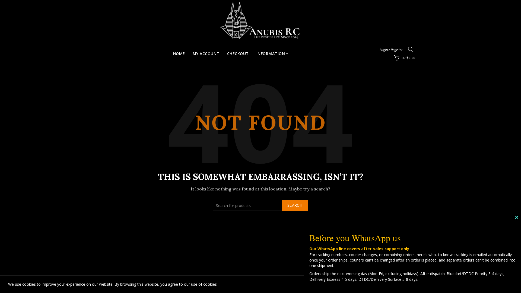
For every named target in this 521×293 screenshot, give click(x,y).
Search (294, 205)
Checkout (238, 53)
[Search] (410, 49)
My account (206, 53)
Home (179, 53)
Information (270, 53)
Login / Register (391, 49)
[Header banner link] (260, 20)
